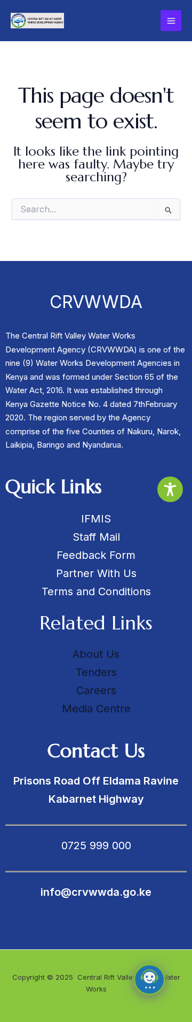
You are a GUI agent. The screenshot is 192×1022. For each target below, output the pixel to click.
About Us (96, 654)
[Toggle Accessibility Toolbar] (170, 489)
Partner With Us (96, 573)
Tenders (96, 672)
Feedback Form (96, 555)
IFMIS (96, 518)
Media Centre (96, 708)
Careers (96, 690)
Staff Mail (96, 537)
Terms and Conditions (96, 591)
